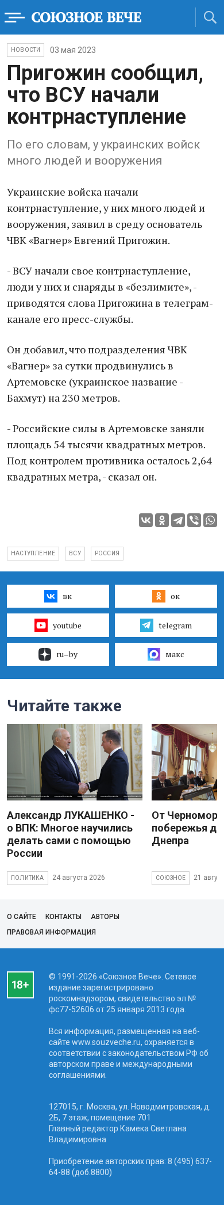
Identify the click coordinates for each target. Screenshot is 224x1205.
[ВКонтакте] (146, 520)
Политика (27, 878)
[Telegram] (178, 520)
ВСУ (75, 553)
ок (175, 595)
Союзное (171, 878)
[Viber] (194, 520)
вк (67, 595)
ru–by (67, 654)
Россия (107, 553)
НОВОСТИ (25, 50)
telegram (175, 625)
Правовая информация (51, 932)
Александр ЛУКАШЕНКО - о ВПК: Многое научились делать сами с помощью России (70, 834)
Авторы (105, 917)
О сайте (21, 917)
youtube (67, 625)
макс (174, 654)
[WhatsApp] (210, 520)
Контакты (63, 917)
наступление (33, 553)
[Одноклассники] (162, 520)
